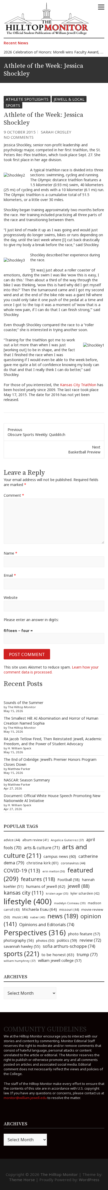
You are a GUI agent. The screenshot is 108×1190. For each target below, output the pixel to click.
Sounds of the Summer (23, 702)
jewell (78, 886)
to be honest (57, 954)
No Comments (19, 137)
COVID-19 (22, 870)
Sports (13, 105)
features (38, 879)
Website (11, 597)
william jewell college (60, 960)
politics (67, 940)
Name (10, 553)
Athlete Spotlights (27, 99)
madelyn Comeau (69, 903)
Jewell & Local (69, 99)
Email (10, 575)
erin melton (53, 871)
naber (37, 917)
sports (21, 953)
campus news (60, 856)
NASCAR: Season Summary (27, 780)
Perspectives (35, 932)
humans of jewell (45, 886)
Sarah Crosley (56, 132)
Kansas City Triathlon (78, 384)
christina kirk (42, 862)
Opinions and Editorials (46, 924)
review (90, 940)
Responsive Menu (101, 7)
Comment (14, 495)
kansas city (24, 892)
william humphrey (20, 961)
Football (68, 879)
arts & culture (42, 848)
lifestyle (28, 901)
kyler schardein (85, 893)
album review (35, 840)
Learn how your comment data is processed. (51, 670)
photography (19, 940)
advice (12, 840)
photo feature (84, 933)
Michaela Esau (39, 909)
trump (87, 954)
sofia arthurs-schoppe (69, 946)
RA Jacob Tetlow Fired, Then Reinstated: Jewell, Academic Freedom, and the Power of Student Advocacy (53, 741)
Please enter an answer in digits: (31, 619)
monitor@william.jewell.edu (25, 1097)
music (20, 917)
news (62, 916)
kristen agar (57, 893)
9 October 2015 (20, 132)
